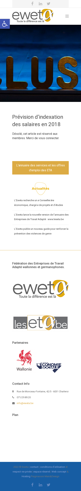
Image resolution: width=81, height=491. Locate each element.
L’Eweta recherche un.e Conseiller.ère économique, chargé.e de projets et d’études (38, 202)
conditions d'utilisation (52, 466)
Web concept (59, 471)
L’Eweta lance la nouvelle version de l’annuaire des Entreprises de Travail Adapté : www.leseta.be (41, 217)
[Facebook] (32, 4)
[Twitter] (48, 4)
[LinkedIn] (40, 4)
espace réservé (41, 471)
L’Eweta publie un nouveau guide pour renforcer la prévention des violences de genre (41, 231)
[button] (5, 24)
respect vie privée (22, 471)
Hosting (26, 476)
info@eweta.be (25, 403)
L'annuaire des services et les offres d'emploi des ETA (40, 168)
